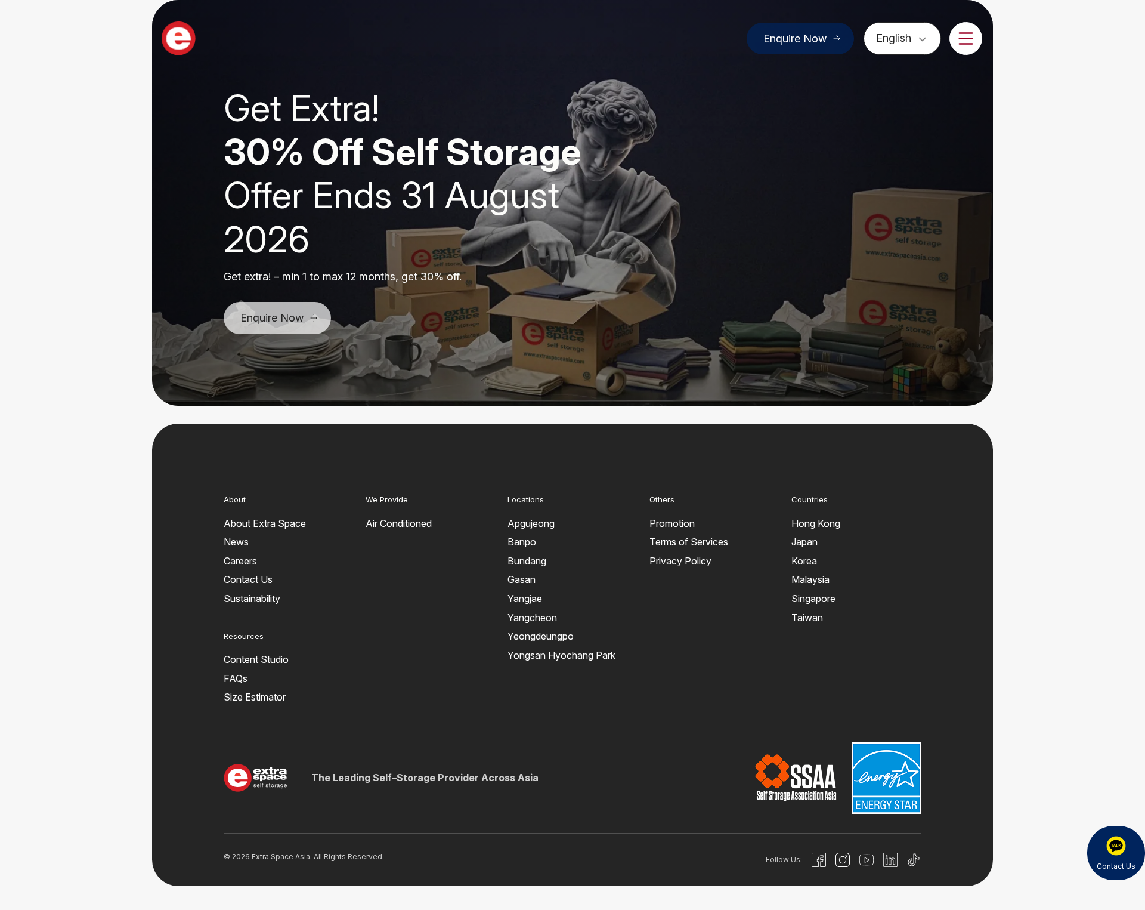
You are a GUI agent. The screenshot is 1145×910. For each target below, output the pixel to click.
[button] (543, 366)
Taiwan (807, 618)
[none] (902, 38)
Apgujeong (531, 523)
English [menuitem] (893, 38)
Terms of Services (688, 542)
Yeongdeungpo (540, 636)
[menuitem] (902, 38)
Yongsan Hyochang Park (561, 655)
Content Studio (256, 659)
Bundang (526, 561)
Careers (240, 561)
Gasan (521, 579)
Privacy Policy (680, 561)
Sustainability (252, 598)
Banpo (521, 542)
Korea (804, 561)
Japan (804, 542)
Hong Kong (815, 523)
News (236, 542)
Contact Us (248, 579)
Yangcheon (532, 618)
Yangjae (524, 598)
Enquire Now (795, 38)
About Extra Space (265, 523)
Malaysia (810, 579)
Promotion (672, 523)
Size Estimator (255, 697)
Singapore (813, 598)
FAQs (235, 678)
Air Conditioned (399, 523)
